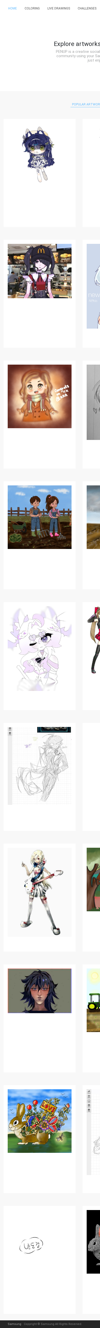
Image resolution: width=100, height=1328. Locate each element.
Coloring (32, 8)
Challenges (87, 8)
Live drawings (58, 8)
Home (12, 8)
